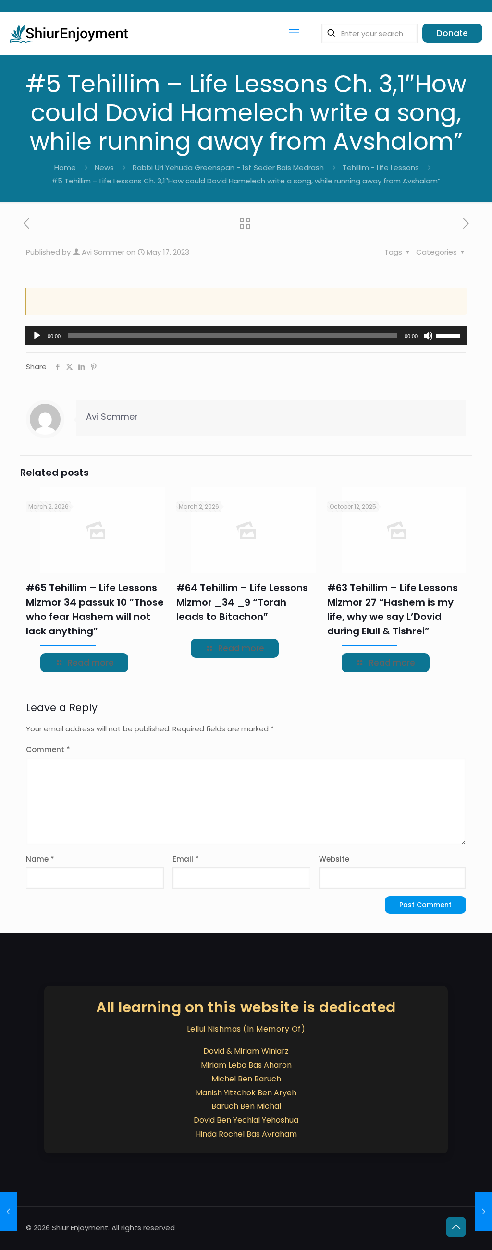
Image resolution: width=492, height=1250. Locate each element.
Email (185, 859)
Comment (48, 749)
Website (334, 859)
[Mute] (428, 335)
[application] (246, 335)
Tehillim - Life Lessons (381, 167)
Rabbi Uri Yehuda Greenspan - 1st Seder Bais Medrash (228, 167)
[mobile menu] (294, 33)
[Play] (37, 335)
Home (65, 167)
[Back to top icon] (456, 1227)
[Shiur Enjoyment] (70, 33)
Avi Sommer (103, 252)
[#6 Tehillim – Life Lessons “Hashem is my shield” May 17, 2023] (483, 1211)
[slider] (449, 334)
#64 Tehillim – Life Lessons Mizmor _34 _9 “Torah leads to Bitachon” (242, 602)
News (104, 167)
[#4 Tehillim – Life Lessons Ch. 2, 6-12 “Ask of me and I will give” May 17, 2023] (8, 1211)
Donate (452, 33)
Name (40, 859)
